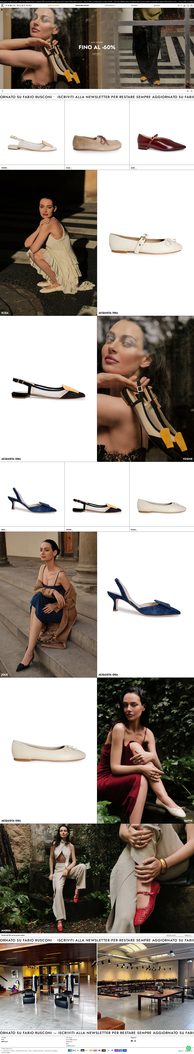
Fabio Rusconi (9, 1049)
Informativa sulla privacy (21, 1051)
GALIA (68, 168)
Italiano (180, 1050)
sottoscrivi (188, 935)
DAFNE (133, 530)
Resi (67, 1044)
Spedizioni (69, 1042)
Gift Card (4, 1042)
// (2, 1051)
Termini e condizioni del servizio (36, 1051)
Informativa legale (5, 1052)
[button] (188, 5)
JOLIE (3, 530)
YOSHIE (4, 168)
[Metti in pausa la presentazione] (2, 9)
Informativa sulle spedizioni (51, 1051)
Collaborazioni (70, 1046)
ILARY (133, 168)
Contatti (3, 1037)
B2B (2, 1040)
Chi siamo (69, 1037)
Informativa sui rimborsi (9, 1051)
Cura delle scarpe (71, 1040)
